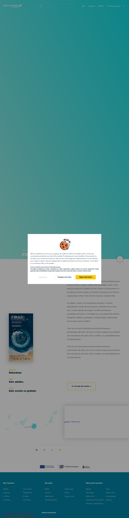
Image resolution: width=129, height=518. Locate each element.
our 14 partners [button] (54, 254)
